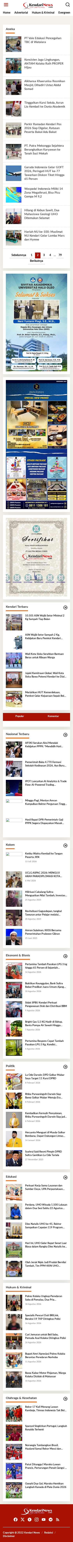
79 (60, 255)
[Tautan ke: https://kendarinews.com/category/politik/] (65, 1066)
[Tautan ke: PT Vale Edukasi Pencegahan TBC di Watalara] (13, 44)
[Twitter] (22, 1519)
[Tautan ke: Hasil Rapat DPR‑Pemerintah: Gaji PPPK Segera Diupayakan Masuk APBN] (14, 826)
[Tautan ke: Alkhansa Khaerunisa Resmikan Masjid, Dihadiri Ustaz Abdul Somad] (13, 87)
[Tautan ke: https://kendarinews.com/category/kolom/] (65, 845)
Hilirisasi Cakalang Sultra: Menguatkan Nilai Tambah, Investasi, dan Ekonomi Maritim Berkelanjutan (45, 894)
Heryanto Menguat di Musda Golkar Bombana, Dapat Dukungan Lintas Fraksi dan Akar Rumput (45, 1134)
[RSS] (57, 1519)
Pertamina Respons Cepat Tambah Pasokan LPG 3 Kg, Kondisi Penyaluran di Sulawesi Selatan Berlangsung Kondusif (44, 1043)
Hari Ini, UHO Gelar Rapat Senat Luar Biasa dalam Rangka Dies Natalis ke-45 (46, 1245)
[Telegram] (50, 1519)
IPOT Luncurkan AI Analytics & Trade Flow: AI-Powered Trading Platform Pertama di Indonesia (46, 783)
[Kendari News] (37, 5)
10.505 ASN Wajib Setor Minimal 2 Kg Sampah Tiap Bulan (44, 618)
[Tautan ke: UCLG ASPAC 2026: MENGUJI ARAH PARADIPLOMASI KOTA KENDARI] (14, 879)
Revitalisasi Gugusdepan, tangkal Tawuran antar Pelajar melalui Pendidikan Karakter (43, 913)
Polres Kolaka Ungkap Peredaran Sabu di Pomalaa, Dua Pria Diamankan (43, 1298)
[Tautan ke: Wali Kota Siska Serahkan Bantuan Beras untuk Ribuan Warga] (14, 660)
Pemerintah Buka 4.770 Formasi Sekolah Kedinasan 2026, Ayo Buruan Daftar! (46, 764)
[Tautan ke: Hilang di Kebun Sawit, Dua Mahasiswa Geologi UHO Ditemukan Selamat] (13, 216)
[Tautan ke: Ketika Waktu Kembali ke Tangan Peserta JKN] (14, 860)
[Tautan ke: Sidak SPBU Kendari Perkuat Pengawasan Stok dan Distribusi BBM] (14, 1009)
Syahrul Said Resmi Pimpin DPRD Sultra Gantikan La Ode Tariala (43, 1154)
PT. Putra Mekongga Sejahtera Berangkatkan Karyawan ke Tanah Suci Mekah (44, 149)
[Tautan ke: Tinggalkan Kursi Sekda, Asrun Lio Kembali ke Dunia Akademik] (13, 108)
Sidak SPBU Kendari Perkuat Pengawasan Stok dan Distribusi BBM (46, 1005)
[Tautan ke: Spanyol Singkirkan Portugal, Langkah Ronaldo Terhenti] (14, 1432)
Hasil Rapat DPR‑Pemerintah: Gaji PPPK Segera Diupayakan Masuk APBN (44, 822)
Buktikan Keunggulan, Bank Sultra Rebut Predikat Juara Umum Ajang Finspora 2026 (44, 985)
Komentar (53, 716)
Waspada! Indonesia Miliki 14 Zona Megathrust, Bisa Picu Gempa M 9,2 (43, 192)
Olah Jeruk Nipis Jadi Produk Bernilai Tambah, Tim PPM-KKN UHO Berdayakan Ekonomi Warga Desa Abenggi (45, 1264)
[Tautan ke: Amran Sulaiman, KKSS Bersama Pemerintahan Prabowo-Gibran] (14, 937)
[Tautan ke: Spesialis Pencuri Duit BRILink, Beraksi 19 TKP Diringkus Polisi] (14, 1322)
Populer (19, 716)
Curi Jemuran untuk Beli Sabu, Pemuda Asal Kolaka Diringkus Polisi (45, 1336)
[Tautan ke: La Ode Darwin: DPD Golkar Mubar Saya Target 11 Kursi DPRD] (14, 1081)
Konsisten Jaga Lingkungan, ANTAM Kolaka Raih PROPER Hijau (43, 63)
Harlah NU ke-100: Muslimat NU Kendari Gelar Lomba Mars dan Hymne (44, 235)
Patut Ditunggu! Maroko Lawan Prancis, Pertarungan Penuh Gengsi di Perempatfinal (46, 1466)
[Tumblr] (29, 1519)
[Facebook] (15, 1519)
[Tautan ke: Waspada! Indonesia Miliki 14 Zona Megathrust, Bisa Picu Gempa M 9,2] (13, 194)
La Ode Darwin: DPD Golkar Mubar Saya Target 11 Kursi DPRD (44, 1077)
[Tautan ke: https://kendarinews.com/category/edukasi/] (65, 1177)
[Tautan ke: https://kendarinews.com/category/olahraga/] (65, 1398)
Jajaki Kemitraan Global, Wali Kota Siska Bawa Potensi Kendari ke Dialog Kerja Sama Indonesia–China (46, 675)
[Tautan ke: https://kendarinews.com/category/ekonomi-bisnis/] (65, 956)
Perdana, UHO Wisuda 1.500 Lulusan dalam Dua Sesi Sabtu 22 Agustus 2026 (46, 1207)
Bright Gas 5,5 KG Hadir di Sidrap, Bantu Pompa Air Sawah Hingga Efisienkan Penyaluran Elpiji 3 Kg (43, 1024)
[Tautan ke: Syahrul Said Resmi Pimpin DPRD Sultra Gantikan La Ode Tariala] (14, 1158)
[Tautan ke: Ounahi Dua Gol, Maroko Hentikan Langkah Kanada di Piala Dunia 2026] (14, 1490)
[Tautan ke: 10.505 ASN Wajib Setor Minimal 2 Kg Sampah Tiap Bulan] (14, 622)
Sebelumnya (18, 255)
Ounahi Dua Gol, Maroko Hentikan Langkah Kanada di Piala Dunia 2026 (45, 1486)
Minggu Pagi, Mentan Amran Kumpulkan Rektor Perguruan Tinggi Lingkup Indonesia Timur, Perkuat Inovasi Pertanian (45, 802)
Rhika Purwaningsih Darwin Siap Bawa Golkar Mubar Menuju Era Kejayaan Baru (43, 1096)
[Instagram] (36, 1519)
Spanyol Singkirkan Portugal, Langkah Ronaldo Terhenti (46, 1428)
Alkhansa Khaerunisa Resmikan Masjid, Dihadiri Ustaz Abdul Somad (44, 85)
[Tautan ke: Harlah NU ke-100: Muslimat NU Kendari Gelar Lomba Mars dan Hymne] (13, 237)
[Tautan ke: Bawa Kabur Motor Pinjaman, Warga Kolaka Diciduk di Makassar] (14, 1379)
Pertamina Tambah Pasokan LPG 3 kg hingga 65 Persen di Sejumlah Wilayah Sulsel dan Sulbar (46, 966)
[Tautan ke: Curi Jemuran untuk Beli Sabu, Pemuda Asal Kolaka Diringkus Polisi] (14, 1341)
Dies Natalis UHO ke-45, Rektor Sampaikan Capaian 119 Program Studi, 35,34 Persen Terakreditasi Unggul (44, 1226)
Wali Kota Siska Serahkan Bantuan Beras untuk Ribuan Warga (44, 656)
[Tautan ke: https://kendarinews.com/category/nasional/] (65, 735)
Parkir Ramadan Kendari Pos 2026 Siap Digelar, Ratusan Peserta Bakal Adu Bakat (43, 128)
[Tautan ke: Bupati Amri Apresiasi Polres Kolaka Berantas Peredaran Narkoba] (14, 1360)
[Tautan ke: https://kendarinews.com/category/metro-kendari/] (65, 607)
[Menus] (6, 4)
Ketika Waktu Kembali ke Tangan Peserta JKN (43, 855)
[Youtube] (43, 1519)
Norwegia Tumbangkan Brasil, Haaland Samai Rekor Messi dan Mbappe (43, 1447)
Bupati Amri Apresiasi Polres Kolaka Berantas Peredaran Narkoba (45, 1356)
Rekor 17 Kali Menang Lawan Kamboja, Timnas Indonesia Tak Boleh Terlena (46, 1409)
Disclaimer (9, 1536)
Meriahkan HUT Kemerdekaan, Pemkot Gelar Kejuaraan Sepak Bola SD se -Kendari (45, 694)
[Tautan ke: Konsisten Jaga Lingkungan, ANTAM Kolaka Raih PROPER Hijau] (13, 65)
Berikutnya (36, 261)
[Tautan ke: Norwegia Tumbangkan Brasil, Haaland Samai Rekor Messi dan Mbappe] (14, 1452)
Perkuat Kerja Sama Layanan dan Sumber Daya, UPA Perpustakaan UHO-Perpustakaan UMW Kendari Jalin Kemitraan (44, 1187)
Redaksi (48, 1533)
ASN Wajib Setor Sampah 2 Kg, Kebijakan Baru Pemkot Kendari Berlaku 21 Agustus (43, 637)
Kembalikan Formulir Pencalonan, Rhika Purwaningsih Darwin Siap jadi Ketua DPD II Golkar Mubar (45, 1115)
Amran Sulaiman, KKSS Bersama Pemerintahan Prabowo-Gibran (43, 932)
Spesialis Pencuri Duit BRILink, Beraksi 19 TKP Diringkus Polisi (42, 1317)
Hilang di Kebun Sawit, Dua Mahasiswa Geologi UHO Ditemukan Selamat (41, 214)
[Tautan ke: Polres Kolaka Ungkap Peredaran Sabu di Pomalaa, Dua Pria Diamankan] (14, 1303)
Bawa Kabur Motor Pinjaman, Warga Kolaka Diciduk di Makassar (45, 1375)
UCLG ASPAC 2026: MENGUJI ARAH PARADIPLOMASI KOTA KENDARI (42, 875)
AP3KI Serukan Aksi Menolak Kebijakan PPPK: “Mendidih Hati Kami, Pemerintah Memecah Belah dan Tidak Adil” (44, 745)
